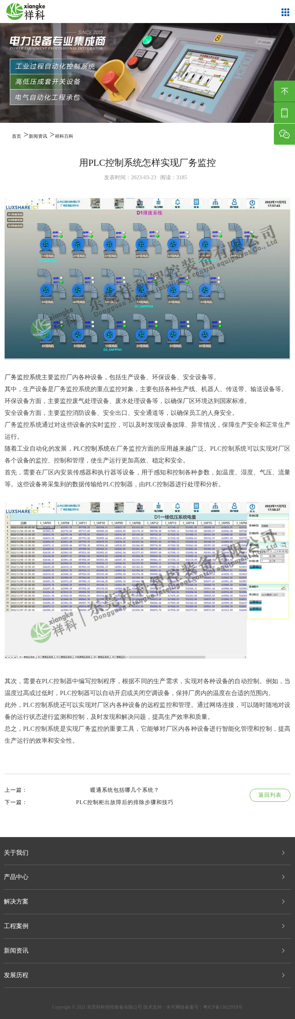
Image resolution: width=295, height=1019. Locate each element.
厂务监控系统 (23, 377)
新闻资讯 (38, 136)
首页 (16, 136)
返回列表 (270, 795)
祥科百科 (64, 136)
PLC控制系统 (91, 448)
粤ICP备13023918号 (223, 1007)
